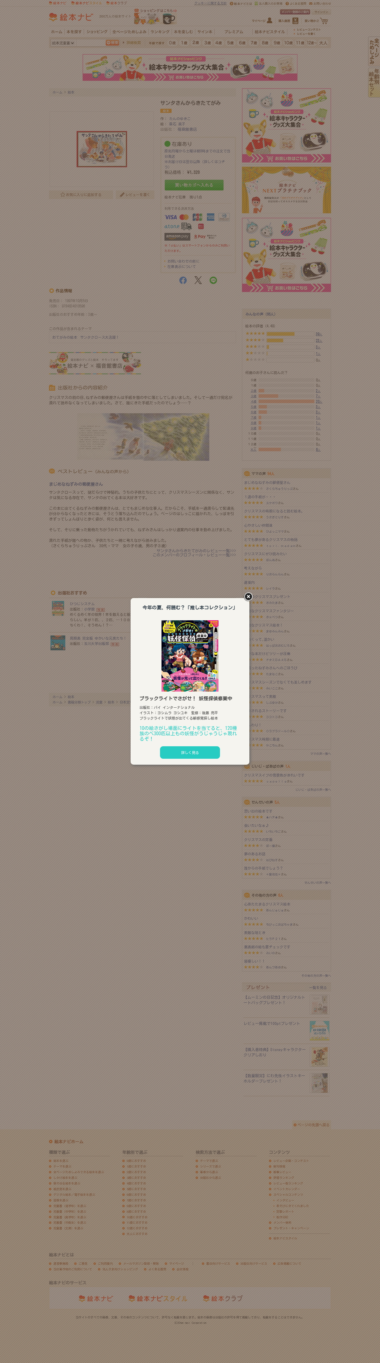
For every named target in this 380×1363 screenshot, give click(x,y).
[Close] (249, 597)
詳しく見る (190, 752)
